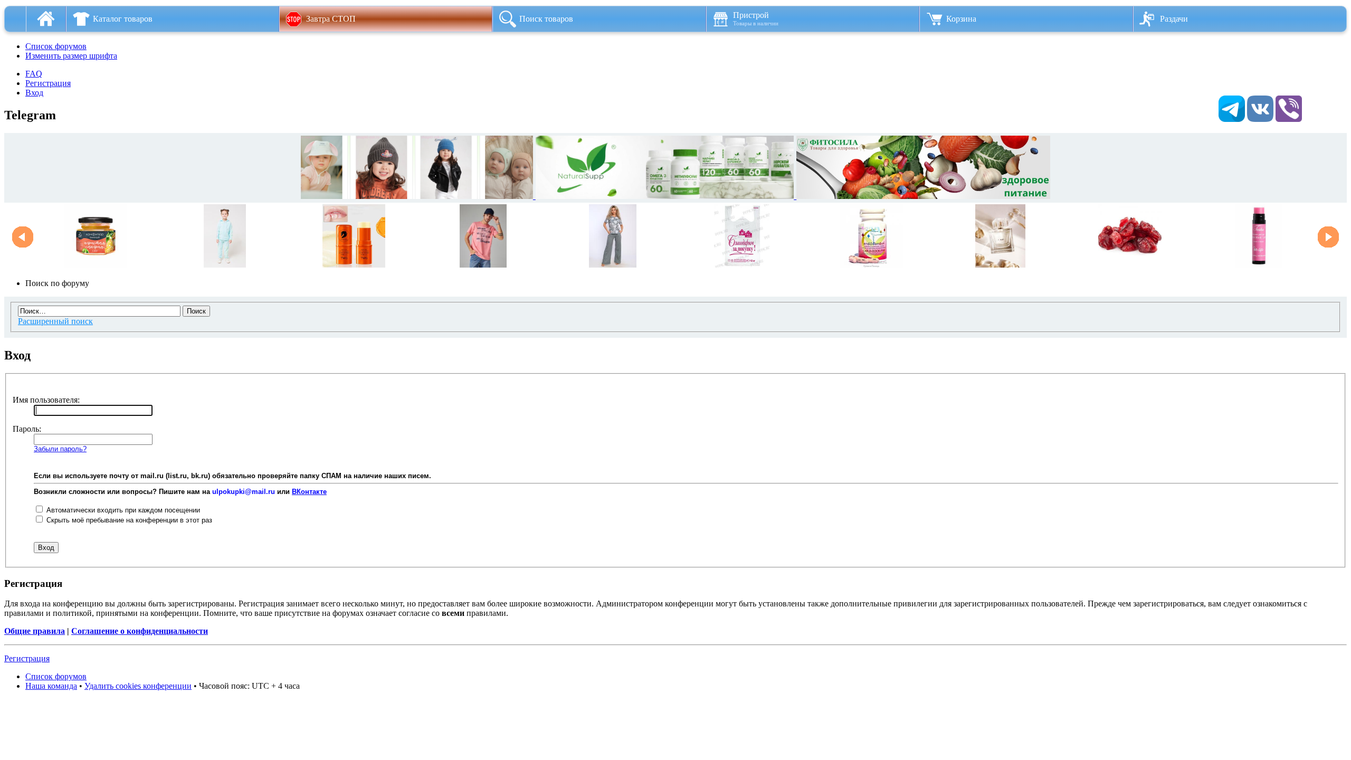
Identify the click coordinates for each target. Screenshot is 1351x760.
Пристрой (755, 18)
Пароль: (27, 428)
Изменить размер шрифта (71, 55)
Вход (34, 92)
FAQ (33, 73)
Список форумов (56, 46)
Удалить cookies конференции (138, 685)
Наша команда (51, 685)
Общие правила (34, 630)
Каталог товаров (123, 18)
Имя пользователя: (46, 399)
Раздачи (1174, 18)
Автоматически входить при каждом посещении (122, 510)
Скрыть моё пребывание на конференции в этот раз (128, 520)
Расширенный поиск (55, 321)
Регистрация (48, 83)
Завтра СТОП (331, 18)
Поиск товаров (546, 18)
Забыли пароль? (60, 449)
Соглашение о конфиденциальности (139, 630)
